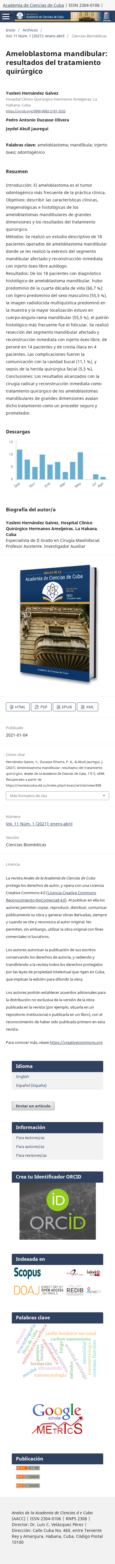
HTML (20, 707)
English (22, 1076)
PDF (43, 707)
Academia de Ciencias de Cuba (33, 5)
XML (89, 707)
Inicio (10, 30)
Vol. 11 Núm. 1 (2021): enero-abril (35, 36)
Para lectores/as (30, 1137)
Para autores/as (30, 1146)
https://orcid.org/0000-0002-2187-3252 (35, 111)
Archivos (30, 30)
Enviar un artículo (33, 1106)
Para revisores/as (31, 1155)
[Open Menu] (6, 16)
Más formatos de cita (28, 795)
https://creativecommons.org (76, 1042)
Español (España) (31, 1085)
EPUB (66, 707)
